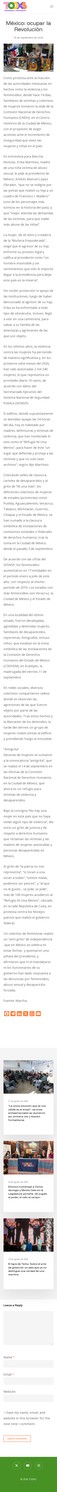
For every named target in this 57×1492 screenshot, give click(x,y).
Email (8, 1374)
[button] (52, 6)
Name (9, 1357)
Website (9, 1391)
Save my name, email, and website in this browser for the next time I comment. (26, 1418)
